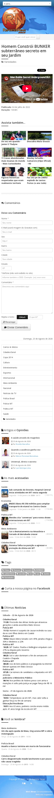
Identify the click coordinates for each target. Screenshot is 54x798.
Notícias (15, 607)
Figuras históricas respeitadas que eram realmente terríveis (12, 180)
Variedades (10, 419)
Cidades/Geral (9, 352)
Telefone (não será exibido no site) (17, 273)
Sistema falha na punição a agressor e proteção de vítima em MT (28, 546)
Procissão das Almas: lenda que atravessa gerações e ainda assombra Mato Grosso (25, 623)
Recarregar (10, 322)
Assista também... (13, 123)
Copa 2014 (8, 357)
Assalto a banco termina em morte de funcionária (25, 746)
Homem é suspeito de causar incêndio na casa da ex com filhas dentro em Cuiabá (27, 632)
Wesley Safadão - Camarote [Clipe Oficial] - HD (39, 161)
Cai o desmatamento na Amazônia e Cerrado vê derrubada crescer (27, 533)
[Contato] (24, 783)
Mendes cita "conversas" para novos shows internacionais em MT (29, 519)
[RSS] (31, 783)
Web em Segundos (44, 794)
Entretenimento (10, 367)
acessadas (16, 478)
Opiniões (16, 430)
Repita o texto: (9, 317)
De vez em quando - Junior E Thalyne (11, 142)
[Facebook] (22, 783)
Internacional (9, 378)
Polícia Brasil (9, 398)
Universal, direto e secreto (23, 461)
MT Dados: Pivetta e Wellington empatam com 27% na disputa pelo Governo (27, 648)
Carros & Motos (10, 347)
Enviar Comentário (17, 327)
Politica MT (8, 408)
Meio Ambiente (10, 383)
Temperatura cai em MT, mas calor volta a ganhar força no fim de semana (25, 699)
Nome (5, 218)
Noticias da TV (9, 393)
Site (3, 236)
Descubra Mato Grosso (38, 141)
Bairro (4, 246)
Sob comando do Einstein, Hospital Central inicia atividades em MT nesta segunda (30, 491)
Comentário (7, 282)
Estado (4, 264)
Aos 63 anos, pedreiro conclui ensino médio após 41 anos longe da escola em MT (26, 707)
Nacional (7, 388)
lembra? (14, 719)
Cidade (4, 255)
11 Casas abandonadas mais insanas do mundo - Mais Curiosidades (13, 161)
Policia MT (8, 403)
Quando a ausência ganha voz (25, 449)
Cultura (6, 362)
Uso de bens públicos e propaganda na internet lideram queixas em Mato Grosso (27, 665)
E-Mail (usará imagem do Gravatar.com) (19, 227)
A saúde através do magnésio (25, 437)
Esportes (7, 372)
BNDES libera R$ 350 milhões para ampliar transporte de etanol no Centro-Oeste (29, 505)
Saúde (6, 414)
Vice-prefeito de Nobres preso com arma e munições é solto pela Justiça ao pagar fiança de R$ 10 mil (27, 683)
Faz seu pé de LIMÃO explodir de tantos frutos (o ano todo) (37, 180)
